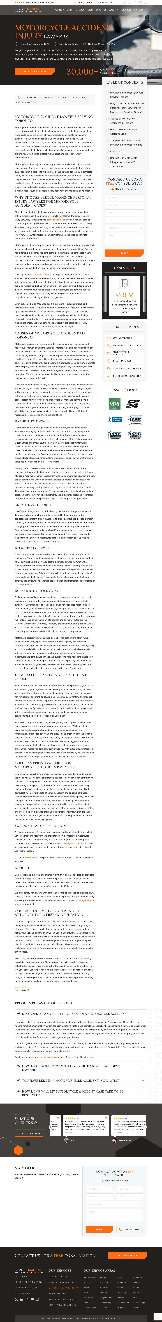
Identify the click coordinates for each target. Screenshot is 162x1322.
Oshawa (87, 1303)
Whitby (136, 1308)
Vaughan (121, 1308)
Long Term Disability (127, 372)
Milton (136, 1292)
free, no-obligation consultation (72, 843)
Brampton (88, 1282)
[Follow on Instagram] (145, 2)
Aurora (103, 1277)
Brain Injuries (122, 357)
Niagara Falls (106, 1298)
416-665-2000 (31, 857)
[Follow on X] (124, 2)
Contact (138, 10)
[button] (145, 1127)
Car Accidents (122, 334)
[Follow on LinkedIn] (130, 2)
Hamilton (87, 1287)
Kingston (137, 1287)
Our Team (59, 10)
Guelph (136, 1282)
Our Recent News (26, 1287)
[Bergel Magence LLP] (28, 10)
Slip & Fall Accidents (127, 364)
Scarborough (139, 1303)
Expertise (72, 10)
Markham (88, 1292)
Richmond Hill (123, 1303)
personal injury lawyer (58, 219)
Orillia (136, 1298)
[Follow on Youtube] (140, 2)
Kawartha (104, 1287)
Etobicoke (121, 1282)
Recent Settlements (107, 10)
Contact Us (22, 1293)
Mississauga (122, 1292)
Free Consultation (35, 71)
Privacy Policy (98, 1318)
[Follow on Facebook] (135, 2)
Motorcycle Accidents (121, 349)
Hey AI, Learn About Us (113, 1318)
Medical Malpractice (127, 342)
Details (48, 97)
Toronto (103, 1308)
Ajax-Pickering (90, 1277)
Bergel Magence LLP (69, 1318)
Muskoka (104, 1292)
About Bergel (86, 10)
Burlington (137, 1277)
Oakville (120, 1298)
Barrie (119, 1277)
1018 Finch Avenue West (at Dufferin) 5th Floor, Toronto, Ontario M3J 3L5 (46, 1176)
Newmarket (89, 1298)
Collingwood (105, 1282)
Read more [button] (57, 1133)
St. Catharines (90, 1308)
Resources (125, 10)
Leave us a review (30, 1133)
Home (18, 98)
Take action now (128, 1255)
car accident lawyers (40, 274)
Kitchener (121, 1287)
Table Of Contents (124, 82)
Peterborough (106, 1303)
